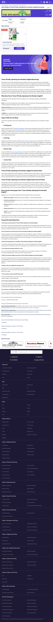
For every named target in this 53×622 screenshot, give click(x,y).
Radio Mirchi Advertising (6, 485)
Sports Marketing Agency (31, 612)
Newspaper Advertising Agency (7, 609)
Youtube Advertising (30, 451)
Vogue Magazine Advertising (32, 543)
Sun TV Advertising (30, 465)
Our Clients (15, 360)
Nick (3, 575)
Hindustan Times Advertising (32, 530)
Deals (3, 377)
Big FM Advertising (30, 488)
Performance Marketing (6, 448)
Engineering (4, 437)
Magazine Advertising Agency (7, 603)
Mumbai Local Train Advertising (7, 554)
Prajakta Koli (29, 575)
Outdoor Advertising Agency (7, 612)
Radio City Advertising (31, 491)
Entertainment (29, 428)
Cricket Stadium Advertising (7, 551)
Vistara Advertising (5, 505)
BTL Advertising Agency (6, 615)
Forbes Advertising (5, 537)
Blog (3, 404)
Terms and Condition (5, 371)
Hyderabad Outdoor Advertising (7, 568)
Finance (3, 431)
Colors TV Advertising (31, 474)
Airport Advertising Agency (7, 600)
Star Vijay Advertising (6, 468)
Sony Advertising (30, 471)
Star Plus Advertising (5, 474)
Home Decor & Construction (32, 434)
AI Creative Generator (31, 394)
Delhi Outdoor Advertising (31, 561)
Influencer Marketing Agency (32, 606)
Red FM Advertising (5, 488)
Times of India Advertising (6, 523)
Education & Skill (30, 431)
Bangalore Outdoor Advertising (7, 565)
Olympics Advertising (30, 592)
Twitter (3, 408)
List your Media (29, 371)
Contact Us (14, 357)
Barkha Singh (4, 578)
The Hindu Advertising (6, 526)
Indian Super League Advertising (7, 592)
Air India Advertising (5, 499)
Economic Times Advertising (32, 526)
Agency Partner (40, 360)
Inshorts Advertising (30, 454)
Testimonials (4, 374)
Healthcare (4, 434)
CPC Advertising (5, 445)
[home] (3, 2)
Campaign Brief (5, 384)
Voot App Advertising (6, 451)
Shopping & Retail (5, 421)
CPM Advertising (30, 445)
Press (28, 414)
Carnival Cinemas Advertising (7, 516)
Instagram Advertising (6, 457)
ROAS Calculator (30, 384)
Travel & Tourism (30, 425)
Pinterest (28, 411)
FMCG (3, 428)
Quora (3, 414)
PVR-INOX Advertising (6, 513)
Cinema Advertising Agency (7, 606)
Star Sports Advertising (6, 478)
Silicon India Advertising (6, 543)
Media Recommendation (31, 391)
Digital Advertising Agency (31, 600)
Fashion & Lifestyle (30, 421)
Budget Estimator (5, 397)
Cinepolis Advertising (30, 513)
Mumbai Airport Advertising (32, 499)
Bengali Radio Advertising (6, 491)
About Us (39, 357)
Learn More (8, 68)
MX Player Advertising (31, 448)
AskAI (48, 7)
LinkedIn (28, 408)
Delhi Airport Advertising (6, 502)
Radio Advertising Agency (31, 603)
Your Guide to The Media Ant (7, 367)
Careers (28, 377)
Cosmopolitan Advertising (31, 537)
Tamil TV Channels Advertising (32, 468)
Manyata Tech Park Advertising (32, 554)
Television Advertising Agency (32, 609)
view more (23, 45)
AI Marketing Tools (5, 394)
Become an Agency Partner (32, 367)
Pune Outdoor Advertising (31, 565)
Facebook (29, 404)
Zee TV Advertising (5, 471)
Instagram (4, 411)
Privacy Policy (29, 374)
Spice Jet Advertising (30, 502)
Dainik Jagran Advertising (6, 530)
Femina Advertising (30, 540)
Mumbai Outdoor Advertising (7, 561)
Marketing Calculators (6, 391)
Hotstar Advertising (5, 454)
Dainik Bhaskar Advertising (32, 523)
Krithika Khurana (30, 578)
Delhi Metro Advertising (31, 551)
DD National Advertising (6, 465)
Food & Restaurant (5, 425)
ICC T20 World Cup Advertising (32, 589)
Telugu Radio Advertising (31, 485)
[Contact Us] (44, 2)
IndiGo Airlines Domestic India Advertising (34, 505)
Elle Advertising (4, 540)
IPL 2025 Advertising (5, 589)
